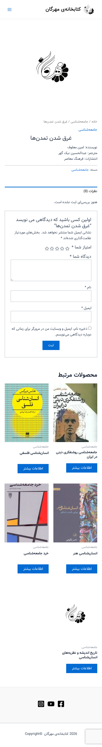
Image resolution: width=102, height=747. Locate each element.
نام (88, 287)
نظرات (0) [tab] (90, 191)
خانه (94, 121)
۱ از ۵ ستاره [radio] (67, 249)
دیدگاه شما (80, 256)
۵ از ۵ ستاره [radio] (47, 249)
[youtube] (51, 703)
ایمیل (86, 308)
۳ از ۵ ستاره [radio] (57, 249)
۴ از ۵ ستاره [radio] (52, 249)
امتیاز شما (81, 247)
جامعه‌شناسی (79, 121)
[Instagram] (41, 703)
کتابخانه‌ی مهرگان (63, 9)
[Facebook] (61, 703)
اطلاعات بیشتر (82, 467)
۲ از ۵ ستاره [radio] (62, 249)
